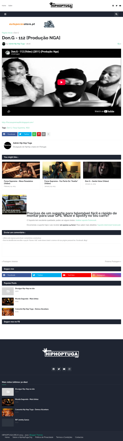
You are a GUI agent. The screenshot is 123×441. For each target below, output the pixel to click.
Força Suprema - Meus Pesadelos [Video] (18, 182)
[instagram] (69, 369)
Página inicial (7, 33)
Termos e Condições (64, 437)
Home (4, 6)
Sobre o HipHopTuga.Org (22, 437)
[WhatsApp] (34, 134)
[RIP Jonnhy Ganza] (8, 423)
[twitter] (116, 6)
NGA (28, 128)
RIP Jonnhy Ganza (22, 420)
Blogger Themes (36, 435)
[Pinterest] (39, 134)
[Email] (44, 134)
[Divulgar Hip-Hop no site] (8, 291)
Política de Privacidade (44, 437)
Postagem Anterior (10, 261)
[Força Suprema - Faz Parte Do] (61, 170)
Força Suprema (19, 128)
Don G (16, 33)
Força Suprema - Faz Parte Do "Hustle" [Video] (61, 182)
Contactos (79, 437)
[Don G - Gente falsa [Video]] (102, 170)
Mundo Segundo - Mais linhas (26, 299)
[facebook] (113, 6)
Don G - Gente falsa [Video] (97, 181)
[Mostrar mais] (48, 134)
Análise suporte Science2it (86, 220)
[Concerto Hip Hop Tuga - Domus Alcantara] (8, 312)
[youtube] (120, 6)
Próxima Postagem (112, 261)
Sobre (10, 6)
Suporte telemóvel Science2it (108, 225)
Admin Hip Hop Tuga (22, 143)
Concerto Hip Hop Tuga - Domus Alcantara (32, 309)
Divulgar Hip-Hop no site (25, 288)
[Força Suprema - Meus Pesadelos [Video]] (21, 170)
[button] (5, 14)
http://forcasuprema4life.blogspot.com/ (18, 122)
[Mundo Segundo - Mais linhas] (8, 301)
